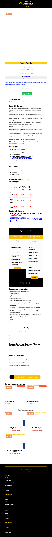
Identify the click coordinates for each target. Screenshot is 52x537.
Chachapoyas (7, 515)
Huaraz (6, 520)
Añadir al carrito (20, 377)
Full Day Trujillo (12, 82)
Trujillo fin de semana (16, 84)
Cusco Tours (7, 525)
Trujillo (6, 510)
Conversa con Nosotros (26, 88)
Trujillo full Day (23, 84)
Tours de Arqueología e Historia (21, 82)
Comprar (18, 268)
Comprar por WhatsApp (33, 377)
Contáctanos (7, 490)
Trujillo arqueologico (8, 84)
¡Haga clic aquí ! (26, 284)
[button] (33, 377)
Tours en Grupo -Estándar (31, 82)
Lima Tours (7, 527)
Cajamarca (7, 518)
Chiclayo (6, 513)
